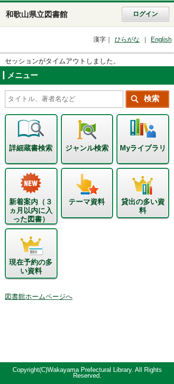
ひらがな (127, 39)
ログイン (145, 14)
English (161, 39)
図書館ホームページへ (38, 296)
